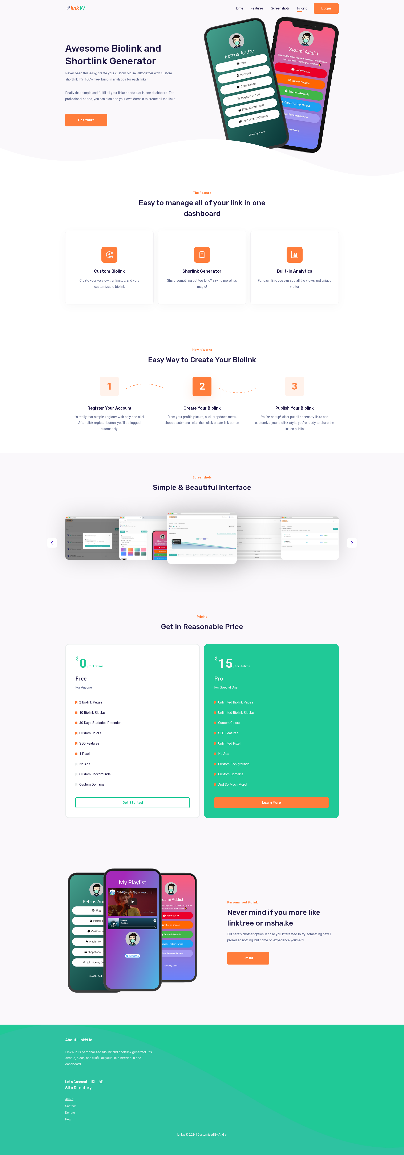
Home (238, 8)
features (257, 8)
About (69, 1099)
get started (132, 803)
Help (68, 1119)
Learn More (271, 803)
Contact (70, 1106)
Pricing (302, 8)
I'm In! (248, 958)
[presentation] (52, 543)
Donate (70, 1112)
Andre (222, 1134)
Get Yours (86, 120)
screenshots (280, 8)
